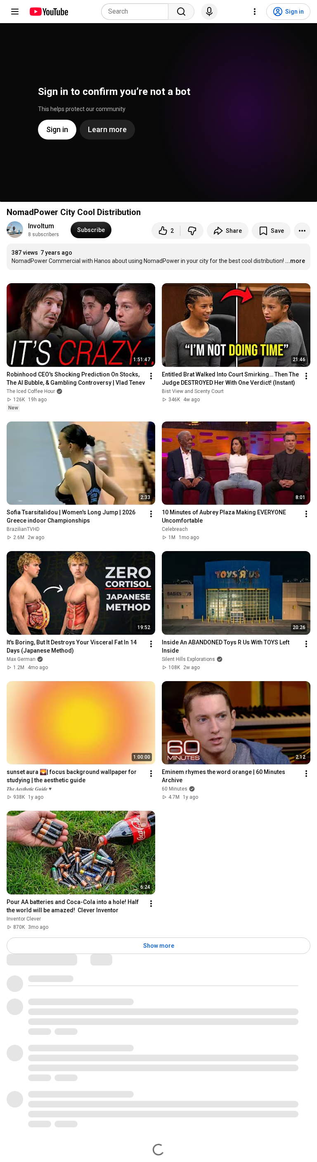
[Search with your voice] (209, 11)
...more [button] (295, 261)
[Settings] (255, 12)
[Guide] (15, 12)
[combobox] (137, 12)
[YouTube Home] (48, 11)
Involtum (41, 226)
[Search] (181, 11)
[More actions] (302, 230)
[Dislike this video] (191, 230)
